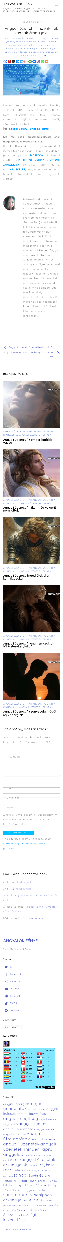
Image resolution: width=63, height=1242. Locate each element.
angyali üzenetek (39, 49)
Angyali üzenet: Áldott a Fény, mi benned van (28, 354)
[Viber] (38, 61)
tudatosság (24, 1215)
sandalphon (31, 56)
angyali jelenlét (37, 1109)
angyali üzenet (44, 1139)
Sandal (8, 38)
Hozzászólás (15, 757)
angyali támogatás (19, 1129)
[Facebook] (5, 61)
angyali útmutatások (17, 49)
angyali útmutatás (14, 1135)
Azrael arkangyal (33, 918)
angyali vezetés (46, 1129)
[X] (13, 61)
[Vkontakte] (34, 61)
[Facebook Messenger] (17, 61)
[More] (46, 61)
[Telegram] (22, 61)
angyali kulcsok (28, 45)
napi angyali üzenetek (38, 1171)
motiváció (19, 1170)
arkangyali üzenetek (35, 1160)
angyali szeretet (48, 1119)
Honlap (11, 808)
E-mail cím (14, 798)
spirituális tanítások (38, 1205)
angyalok (36, 52)
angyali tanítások (35, 1124)
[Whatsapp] (42, 61)
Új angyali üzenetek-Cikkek (31, 42)
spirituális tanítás (19, 1205)
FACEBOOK (37, 155)
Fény (41, 1165)
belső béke (32, 1165)
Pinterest (14, 996)
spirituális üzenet (38, 1210)
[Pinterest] (9, 61)
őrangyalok (52, 52)
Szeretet (10, 1215)
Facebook (15, 974)
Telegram (15, 1011)
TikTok (13, 1003)
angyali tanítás (10, 1124)
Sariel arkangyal (21, 882)
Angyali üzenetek (25, 38)
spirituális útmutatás (17, 1210)
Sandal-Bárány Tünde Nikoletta (29, 129)
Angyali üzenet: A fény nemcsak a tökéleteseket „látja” (28, 645)
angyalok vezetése (33, 1155)
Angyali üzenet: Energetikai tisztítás (31, 347)
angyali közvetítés (31, 1114)
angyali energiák (16, 1104)
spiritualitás (32, 1200)
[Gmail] (26, 61)
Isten (7, 1170)
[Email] (30, 61)
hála (54, 1165)
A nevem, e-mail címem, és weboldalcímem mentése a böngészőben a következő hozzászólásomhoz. (30, 819)
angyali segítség (46, 45)
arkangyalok (15, 1165)
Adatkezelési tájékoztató (17, 1230)
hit (43, 52)
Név (10, 788)
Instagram (15, 982)
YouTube (14, 989)
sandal (20, 56)
